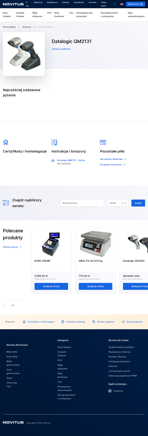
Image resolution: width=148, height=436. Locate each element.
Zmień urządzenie (61, 49)
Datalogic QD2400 (134, 260)
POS (49, 13)
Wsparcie (38, 2)
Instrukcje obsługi (75, 321)
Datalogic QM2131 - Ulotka (71, 160)
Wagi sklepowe (37, 14)
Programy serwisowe (111, 164)
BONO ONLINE (42, 260)
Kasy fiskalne (7, 14)
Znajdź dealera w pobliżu (121, 347)
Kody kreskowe (59, 14)
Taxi (71, 13)
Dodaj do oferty (51, 286)
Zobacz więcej (10, 247)
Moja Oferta (135, 4)
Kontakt (65, 2)
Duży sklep (12, 356)
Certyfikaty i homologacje (40, 321)
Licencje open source (119, 371)
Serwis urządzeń (105, 321)
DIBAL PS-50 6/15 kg (90, 260)
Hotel (9, 378)
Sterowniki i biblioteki (111, 159)
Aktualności (79, 2)
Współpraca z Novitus (120, 352)
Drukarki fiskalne (20, 14)
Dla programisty (134, 321)
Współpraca (52, 2)
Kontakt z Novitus (117, 356)
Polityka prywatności (119, 361)
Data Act (113, 366)
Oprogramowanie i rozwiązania (109, 14)
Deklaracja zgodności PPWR (123, 375)
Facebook (118, 391)
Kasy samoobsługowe (136, 14)
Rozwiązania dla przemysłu (84, 14)
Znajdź (138, 203)
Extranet (93, 2)
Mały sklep (12, 352)
